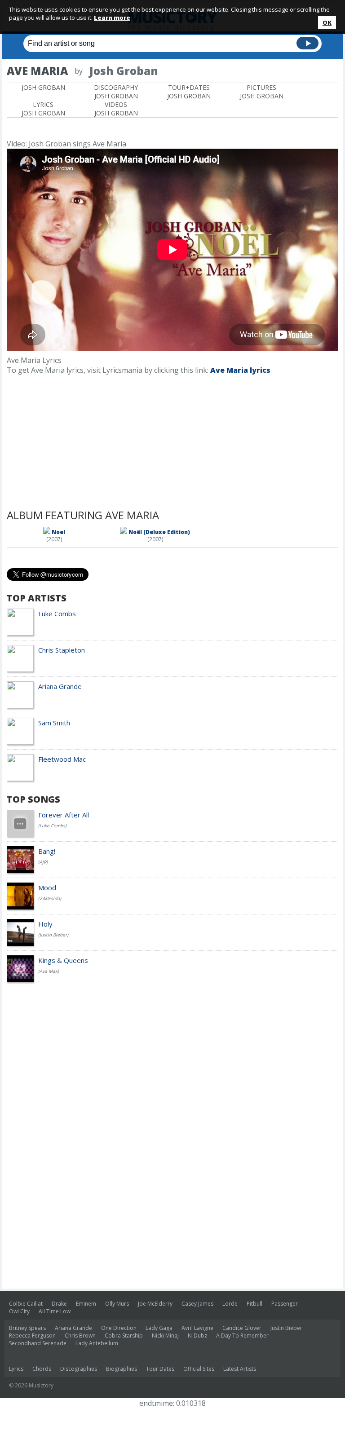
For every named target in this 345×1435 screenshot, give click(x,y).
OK (327, 22)
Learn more (112, 17)
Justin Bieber (286, 1328)
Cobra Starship (124, 1335)
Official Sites (198, 1369)
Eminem (86, 1303)
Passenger (284, 1303)
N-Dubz (197, 1335)
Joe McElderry (155, 1303)
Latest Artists (239, 1369)
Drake (59, 1303)
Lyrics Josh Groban (43, 108)
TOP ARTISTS (36, 598)
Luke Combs (57, 613)
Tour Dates (160, 1369)
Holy (45, 923)
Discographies (78, 1369)
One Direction (119, 1328)
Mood (47, 887)
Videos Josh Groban (116, 108)
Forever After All (63, 814)
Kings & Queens (63, 960)
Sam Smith (54, 722)
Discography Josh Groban (116, 91)
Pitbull (254, 1303)
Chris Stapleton (61, 649)
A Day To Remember (242, 1335)
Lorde (230, 1303)
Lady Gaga (159, 1328)
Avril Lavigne (197, 1328)
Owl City (19, 1311)
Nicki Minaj (165, 1335)
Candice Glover (241, 1328)
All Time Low (55, 1311)
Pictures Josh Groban (261, 91)
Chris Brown (80, 1335)
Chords (41, 1369)
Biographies (121, 1369)
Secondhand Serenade (37, 1343)
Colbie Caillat (26, 1303)
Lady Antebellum (96, 1343)
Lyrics (16, 1369)
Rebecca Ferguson (32, 1335)
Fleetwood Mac (62, 759)
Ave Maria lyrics (240, 370)
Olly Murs (117, 1303)
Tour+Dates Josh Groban (189, 91)
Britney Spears (27, 1328)
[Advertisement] (112, 126)
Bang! (46, 851)
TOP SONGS (33, 799)
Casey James (197, 1303)
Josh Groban (43, 87)
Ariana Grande (60, 686)
